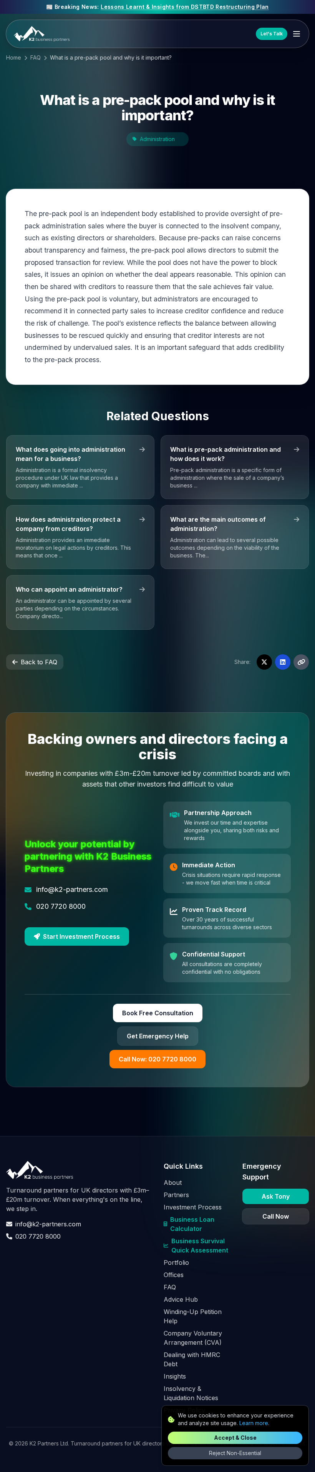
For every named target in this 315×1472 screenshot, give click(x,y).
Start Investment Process (81, 936)
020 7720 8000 (38, 1236)
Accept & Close (235, 1437)
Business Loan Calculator (192, 1224)
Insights (175, 1376)
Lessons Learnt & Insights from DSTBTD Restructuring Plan (185, 6)
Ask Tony (276, 1196)
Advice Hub (181, 1299)
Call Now (275, 1216)
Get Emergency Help (158, 1036)
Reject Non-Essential (235, 1453)
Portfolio (176, 1262)
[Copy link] (301, 662)
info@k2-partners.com (48, 1224)
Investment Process (193, 1207)
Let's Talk (271, 34)
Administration (157, 139)
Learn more (253, 1423)
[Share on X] (264, 662)
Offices (174, 1275)
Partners (176, 1195)
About (173, 1182)
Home (13, 57)
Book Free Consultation (157, 1013)
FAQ (35, 57)
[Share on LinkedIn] (282, 662)
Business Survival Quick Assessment (199, 1245)
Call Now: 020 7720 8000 (157, 1059)
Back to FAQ (39, 662)
